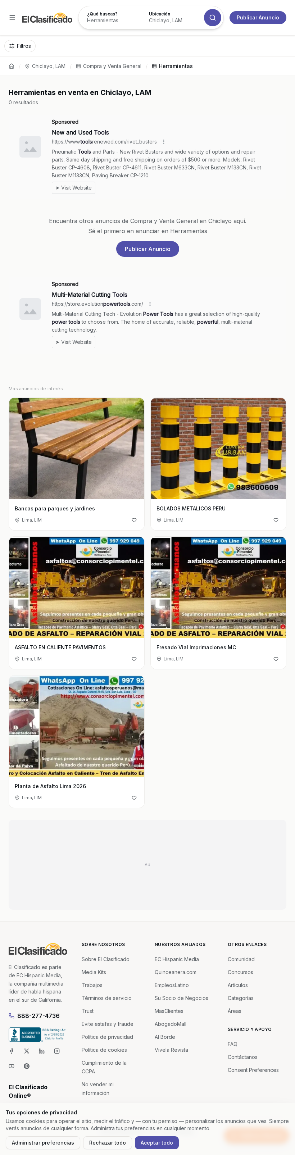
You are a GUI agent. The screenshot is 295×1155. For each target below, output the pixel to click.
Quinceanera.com (175, 972)
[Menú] (12, 17)
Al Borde (165, 1037)
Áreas (234, 1011)
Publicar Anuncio (258, 17)
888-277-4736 (38, 1015)
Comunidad (241, 959)
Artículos (238, 985)
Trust (88, 1011)
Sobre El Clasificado (106, 959)
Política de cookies (104, 1050)
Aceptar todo (157, 1143)
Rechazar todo (107, 1143)
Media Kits (94, 972)
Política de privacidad (107, 1037)
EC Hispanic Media (177, 959)
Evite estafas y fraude (107, 1024)
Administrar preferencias (43, 1143)
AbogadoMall (170, 1024)
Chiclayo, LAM (48, 66)
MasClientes (169, 1011)
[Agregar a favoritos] (134, 520)
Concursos (240, 972)
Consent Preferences (253, 1070)
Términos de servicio (107, 998)
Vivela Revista (171, 1050)
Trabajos (92, 985)
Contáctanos (243, 1057)
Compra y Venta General (112, 66)
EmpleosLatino (172, 985)
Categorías (241, 998)
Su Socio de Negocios (181, 998)
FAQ (232, 1044)
